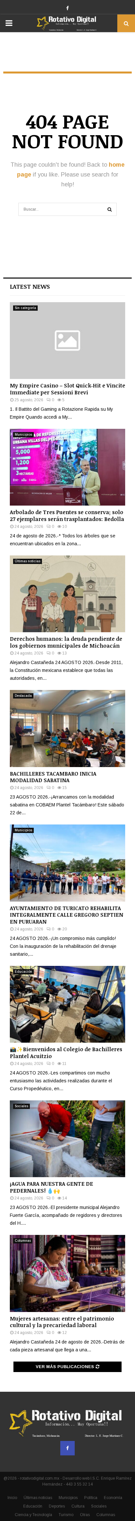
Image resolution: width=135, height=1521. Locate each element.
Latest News (30, 286)
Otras (85, 1514)
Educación (23, 971)
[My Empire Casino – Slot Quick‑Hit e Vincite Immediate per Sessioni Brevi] (67, 340)
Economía (113, 1497)
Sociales (21, 1106)
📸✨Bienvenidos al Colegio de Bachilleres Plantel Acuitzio (66, 1053)
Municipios (23, 434)
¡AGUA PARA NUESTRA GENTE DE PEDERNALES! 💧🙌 (51, 1187)
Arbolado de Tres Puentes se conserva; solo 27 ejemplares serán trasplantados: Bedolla (67, 516)
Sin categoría (25, 308)
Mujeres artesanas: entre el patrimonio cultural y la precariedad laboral (62, 1322)
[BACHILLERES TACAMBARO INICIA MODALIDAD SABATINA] (67, 728)
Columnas (23, 1240)
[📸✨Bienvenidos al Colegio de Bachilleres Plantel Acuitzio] (67, 1004)
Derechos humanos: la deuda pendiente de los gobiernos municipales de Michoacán (66, 642)
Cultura (78, 1506)
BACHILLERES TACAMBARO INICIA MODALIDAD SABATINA (53, 777)
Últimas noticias (27, 561)
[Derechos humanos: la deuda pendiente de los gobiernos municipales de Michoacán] (67, 594)
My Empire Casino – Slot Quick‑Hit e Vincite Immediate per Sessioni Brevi (67, 389)
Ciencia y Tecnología (33, 1514)
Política (90, 1497)
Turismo (66, 1514)
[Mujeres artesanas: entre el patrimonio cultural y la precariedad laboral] (67, 1273)
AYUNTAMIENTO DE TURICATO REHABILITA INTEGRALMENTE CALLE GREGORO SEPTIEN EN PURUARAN (66, 915)
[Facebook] (67, 1448)
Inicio (12, 1497)
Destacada (23, 696)
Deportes (57, 1506)
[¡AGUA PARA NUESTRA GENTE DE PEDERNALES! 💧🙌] (67, 1138)
